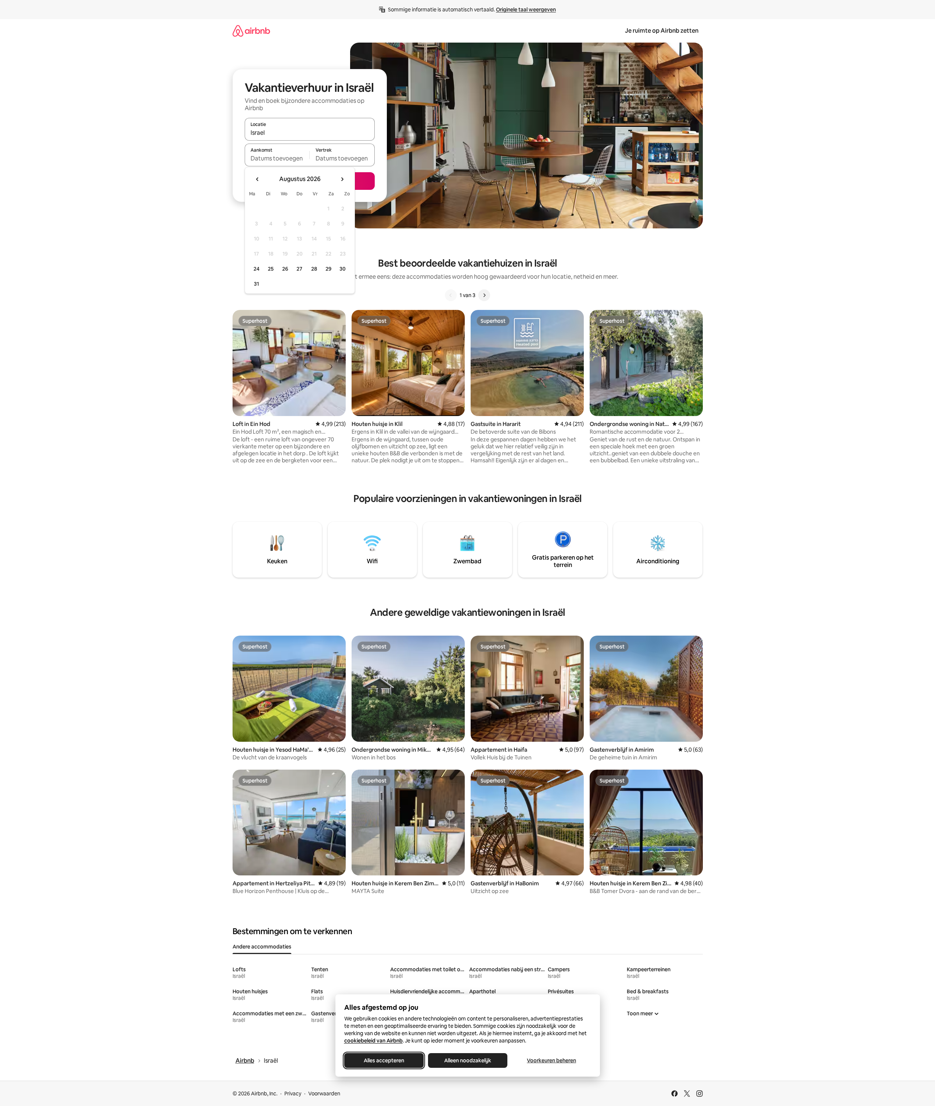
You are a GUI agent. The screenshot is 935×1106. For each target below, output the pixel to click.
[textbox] (277, 158)
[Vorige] (451, 295)
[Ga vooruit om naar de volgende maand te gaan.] (342, 179)
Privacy (292, 1093)
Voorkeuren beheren (551, 1060)
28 (314, 268)
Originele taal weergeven (526, 9)
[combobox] (310, 132)
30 (342, 268)
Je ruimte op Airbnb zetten (661, 31)
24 (256, 268)
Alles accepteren (384, 1060)
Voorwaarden (324, 1093)
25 (271, 268)
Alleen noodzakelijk (467, 1060)
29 (328, 268)
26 (285, 268)
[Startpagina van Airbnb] (251, 30)
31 (256, 284)
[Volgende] (484, 295)
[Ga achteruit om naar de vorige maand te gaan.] (257, 179)
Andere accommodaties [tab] (262, 946)
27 (299, 268)
